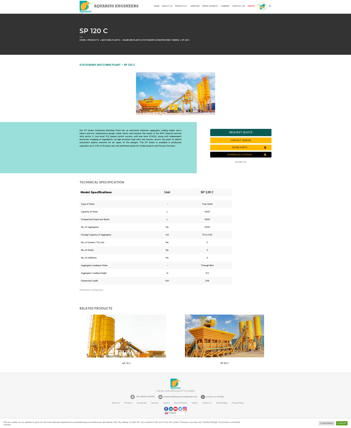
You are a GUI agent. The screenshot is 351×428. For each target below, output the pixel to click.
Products (93, 40)
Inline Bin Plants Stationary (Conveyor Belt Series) (151, 40)
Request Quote (241, 132)
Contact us (207, 403)
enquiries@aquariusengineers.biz (180, 396)
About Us (116, 403)
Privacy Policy (238, 403)
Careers (166, 403)
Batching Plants (111, 40)
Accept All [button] (342, 423)
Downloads (142, 403)
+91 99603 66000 (145, 396)
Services (154, 403)
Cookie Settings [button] (326, 423)
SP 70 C (126, 363)
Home (82, 40)
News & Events (180, 403)
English (172, 413)
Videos (195, 403)
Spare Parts (239, 147)
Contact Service (241, 140)
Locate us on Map (215, 396)
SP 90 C (224, 363)
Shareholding (221, 403)
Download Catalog (239, 154)
